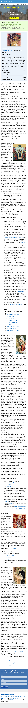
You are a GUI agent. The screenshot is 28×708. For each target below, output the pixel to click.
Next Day (15, 22)
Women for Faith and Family (17, 304)
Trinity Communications (16, 700)
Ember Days (23, 242)
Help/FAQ (11, 698)
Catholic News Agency (17, 651)
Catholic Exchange (11, 662)
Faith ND (9, 484)
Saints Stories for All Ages (13, 330)
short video (12, 308)
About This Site (5, 696)
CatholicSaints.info (11, 328)
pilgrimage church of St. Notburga (14, 491)
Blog (18, 4)
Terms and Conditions (15, 696)
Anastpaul (9, 324)
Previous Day (9, 22)
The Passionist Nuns (12, 322)
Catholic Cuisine (20, 291)
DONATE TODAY (14, 17)
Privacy (23, 696)
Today (13, 4)
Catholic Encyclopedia (9, 306)
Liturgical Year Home (5, 4)
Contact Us (17, 698)
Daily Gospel (13, 548)
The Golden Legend (11, 316)
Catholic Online (10, 555)
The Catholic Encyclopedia (13, 314)
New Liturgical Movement (13, 326)
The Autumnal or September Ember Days (14, 237)
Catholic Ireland (10, 318)
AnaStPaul (9, 557)
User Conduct (4, 698)
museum (7, 501)
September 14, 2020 (7, 50)
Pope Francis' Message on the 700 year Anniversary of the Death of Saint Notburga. (15, 508)
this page (10, 503)
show (24, 70)
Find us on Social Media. (7, 694)
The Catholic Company (12, 320)
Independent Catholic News (13, 664)
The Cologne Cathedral (9, 559)
